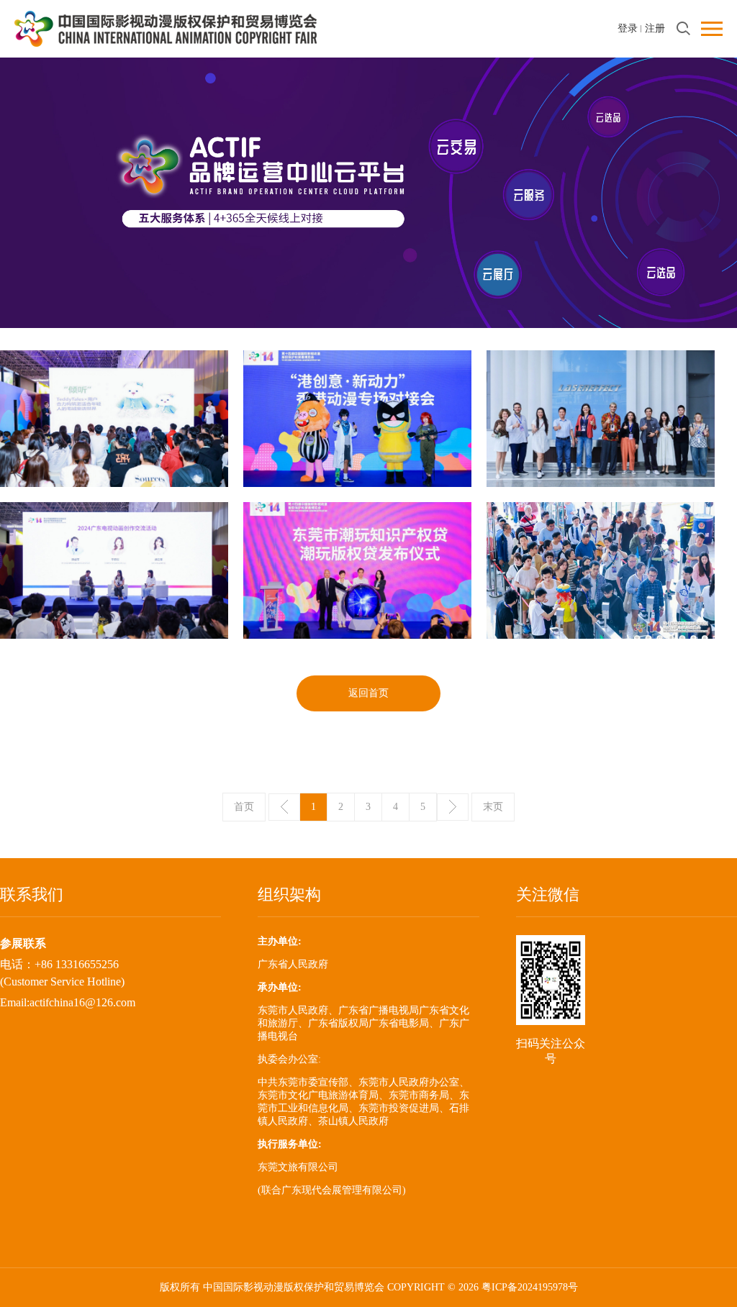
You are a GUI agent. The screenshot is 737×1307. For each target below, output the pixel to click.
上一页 (284, 807)
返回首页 (368, 693)
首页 (244, 806)
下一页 (453, 807)
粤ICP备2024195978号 (529, 1287)
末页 (493, 806)
